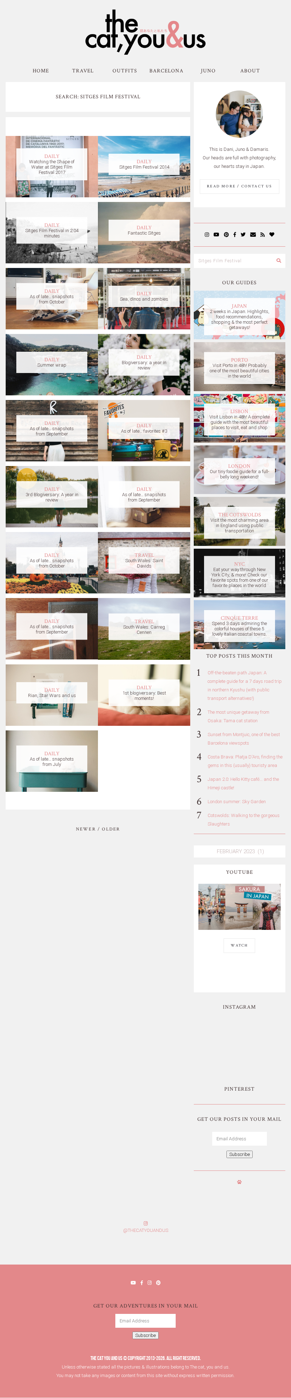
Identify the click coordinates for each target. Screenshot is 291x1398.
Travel (83, 70)
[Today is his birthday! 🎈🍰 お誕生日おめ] (218, 1251)
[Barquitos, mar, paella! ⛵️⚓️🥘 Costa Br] (261, 1030)
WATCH (239, 945)
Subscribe (239, 1154)
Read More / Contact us (239, 186)
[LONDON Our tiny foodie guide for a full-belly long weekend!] (239, 492)
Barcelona (166, 70)
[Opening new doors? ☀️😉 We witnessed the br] (261, 1056)
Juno (208, 70)
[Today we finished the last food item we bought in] (217, 1030)
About (250, 70)
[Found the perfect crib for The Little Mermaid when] (217, 1056)
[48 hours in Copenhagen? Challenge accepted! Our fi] (266, 1251)
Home (41, 70)
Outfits (124, 70)
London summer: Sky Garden (237, 801)
